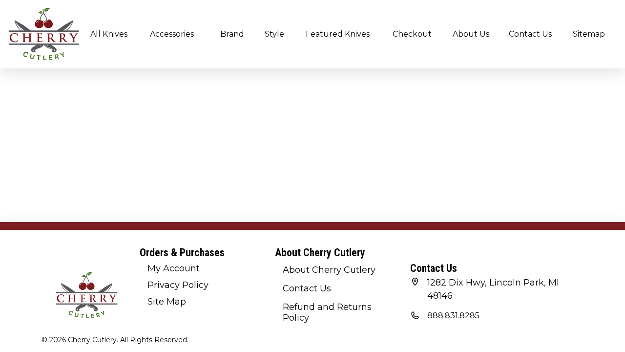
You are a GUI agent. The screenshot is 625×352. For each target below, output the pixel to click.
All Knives (108, 34)
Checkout (412, 34)
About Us (471, 34)
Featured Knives (338, 34)
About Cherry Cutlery (329, 269)
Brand (232, 34)
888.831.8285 (453, 315)
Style (274, 34)
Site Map (166, 301)
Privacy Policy (177, 285)
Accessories (172, 34)
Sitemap (589, 34)
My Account (173, 268)
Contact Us (530, 34)
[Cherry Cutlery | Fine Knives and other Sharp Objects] (44, 34)
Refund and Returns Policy (327, 312)
